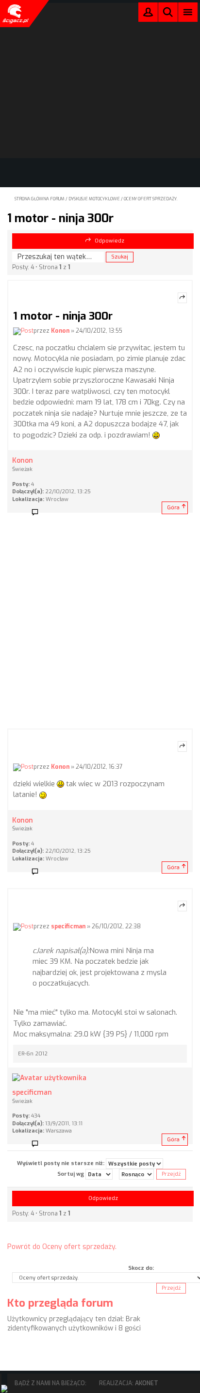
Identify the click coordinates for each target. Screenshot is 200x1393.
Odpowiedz (109, 240)
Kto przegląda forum (60, 1303)
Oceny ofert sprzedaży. (150, 199)
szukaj (168, 12)
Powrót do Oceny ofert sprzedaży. (62, 1246)
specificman (68, 926)
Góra (173, 507)
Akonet (146, 1383)
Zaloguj (148, 14)
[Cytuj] (182, 297)
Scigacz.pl (14, 13)
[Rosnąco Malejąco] (136, 1174)
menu (188, 12)
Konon (60, 331)
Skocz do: (141, 1268)
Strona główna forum (40, 199)
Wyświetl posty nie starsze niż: (61, 1163)
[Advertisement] (100, 624)
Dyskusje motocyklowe (94, 199)
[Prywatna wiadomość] (38, 513)
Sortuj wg (71, 1174)
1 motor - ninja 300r (60, 218)
